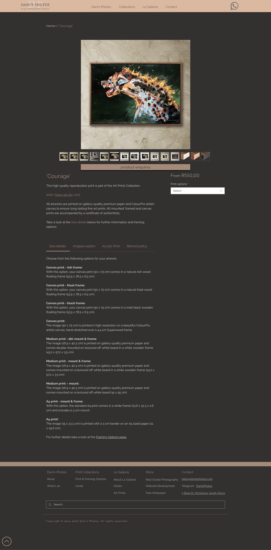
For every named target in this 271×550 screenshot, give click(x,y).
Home (50, 26)
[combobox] (198, 190)
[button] (156, 472)
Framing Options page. (111, 437)
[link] (57, 246)
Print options (180, 184)
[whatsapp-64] (234, 6)
